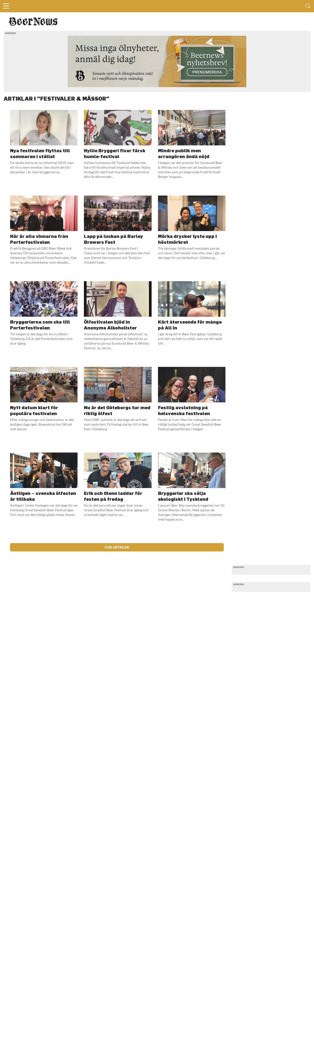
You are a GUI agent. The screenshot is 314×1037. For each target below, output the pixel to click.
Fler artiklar (117, 547)
